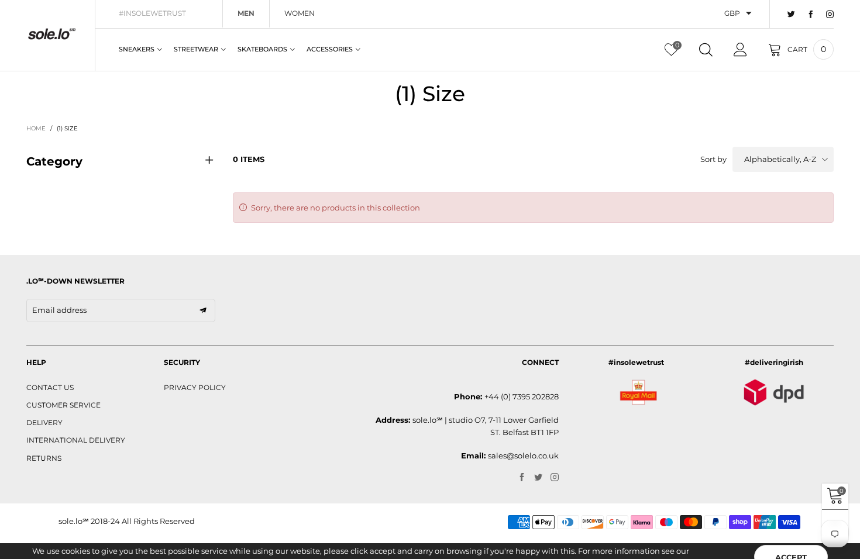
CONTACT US (50, 387)
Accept (791, 536)
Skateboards (262, 49)
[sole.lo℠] (51, 33)
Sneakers (136, 49)
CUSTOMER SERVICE (63, 405)
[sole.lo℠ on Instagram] (555, 477)
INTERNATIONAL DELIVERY (75, 440)
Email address (59, 310)
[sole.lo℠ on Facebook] (522, 477)
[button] (203, 310)
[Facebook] (810, 14)
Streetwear (196, 49)
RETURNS (43, 458)
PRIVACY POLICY (195, 387)
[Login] (740, 50)
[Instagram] (830, 14)
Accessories (330, 49)
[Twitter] (791, 14)
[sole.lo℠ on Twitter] (538, 477)
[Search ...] (706, 50)
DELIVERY (44, 422)
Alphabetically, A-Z (780, 159)
